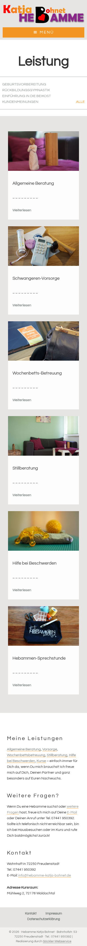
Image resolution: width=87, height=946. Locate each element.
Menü (47, 32)
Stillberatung (25, 468)
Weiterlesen (21, 210)
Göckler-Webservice (57, 941)
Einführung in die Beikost (26, 96)
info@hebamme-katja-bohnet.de (44, 875)
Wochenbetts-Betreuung (37, 373)
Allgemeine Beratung (33, 183)
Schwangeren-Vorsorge (36, 278)
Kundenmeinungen (20, 102)
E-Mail (72, 812)
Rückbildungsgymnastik (26, 90)
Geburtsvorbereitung (24, 84)
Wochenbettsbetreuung (26, 755)
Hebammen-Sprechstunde (39, 658)
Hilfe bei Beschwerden (34, 563)
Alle (80, 102)
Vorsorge (49, 749)
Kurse (41, 761)
